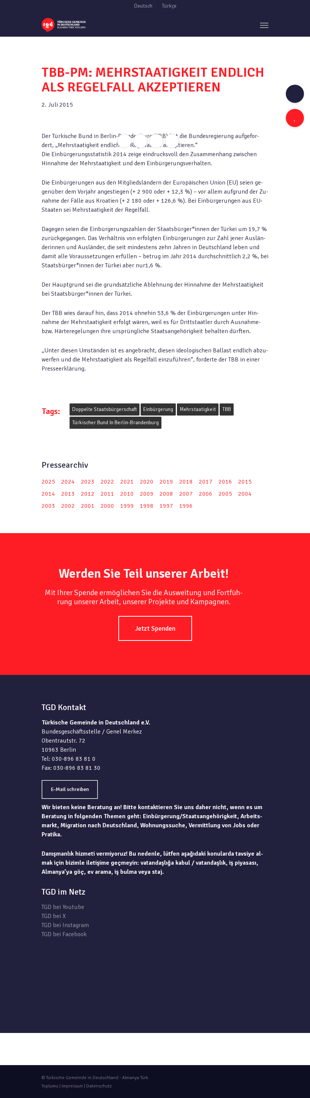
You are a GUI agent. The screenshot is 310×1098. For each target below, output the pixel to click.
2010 (127, 494)
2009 (146, 494)
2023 (88, 481)
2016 (225, 481)
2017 (205, 481)
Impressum (72, 1086)
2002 (68, 506)
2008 (166, 494)
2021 (127, 481)
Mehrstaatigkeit (198, 409)
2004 (245, 494)
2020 (146, 481)
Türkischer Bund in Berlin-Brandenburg (115, 422)
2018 (186, 481)
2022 (107, 481)
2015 (245, 481)
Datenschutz (99, 1086)
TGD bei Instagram (65, 925)
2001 (88, 506)
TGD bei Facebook (64, 934)
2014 (48, 494)
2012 (88, 494)
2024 (68, 481)
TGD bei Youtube (63, 907)
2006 (205, 494)
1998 (146, 506)
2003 (48, 506)
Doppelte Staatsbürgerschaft (104, 409)
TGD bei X (54, 916)
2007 (186, 494)
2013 (68, 494)
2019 (166, 481)
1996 (186, 506)
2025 (48, 481)
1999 (127, 506)
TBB (226, 409)
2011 (107, 494)
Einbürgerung (158, 409)
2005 (225, 494)
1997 (166, 506)
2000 (107, 506)
